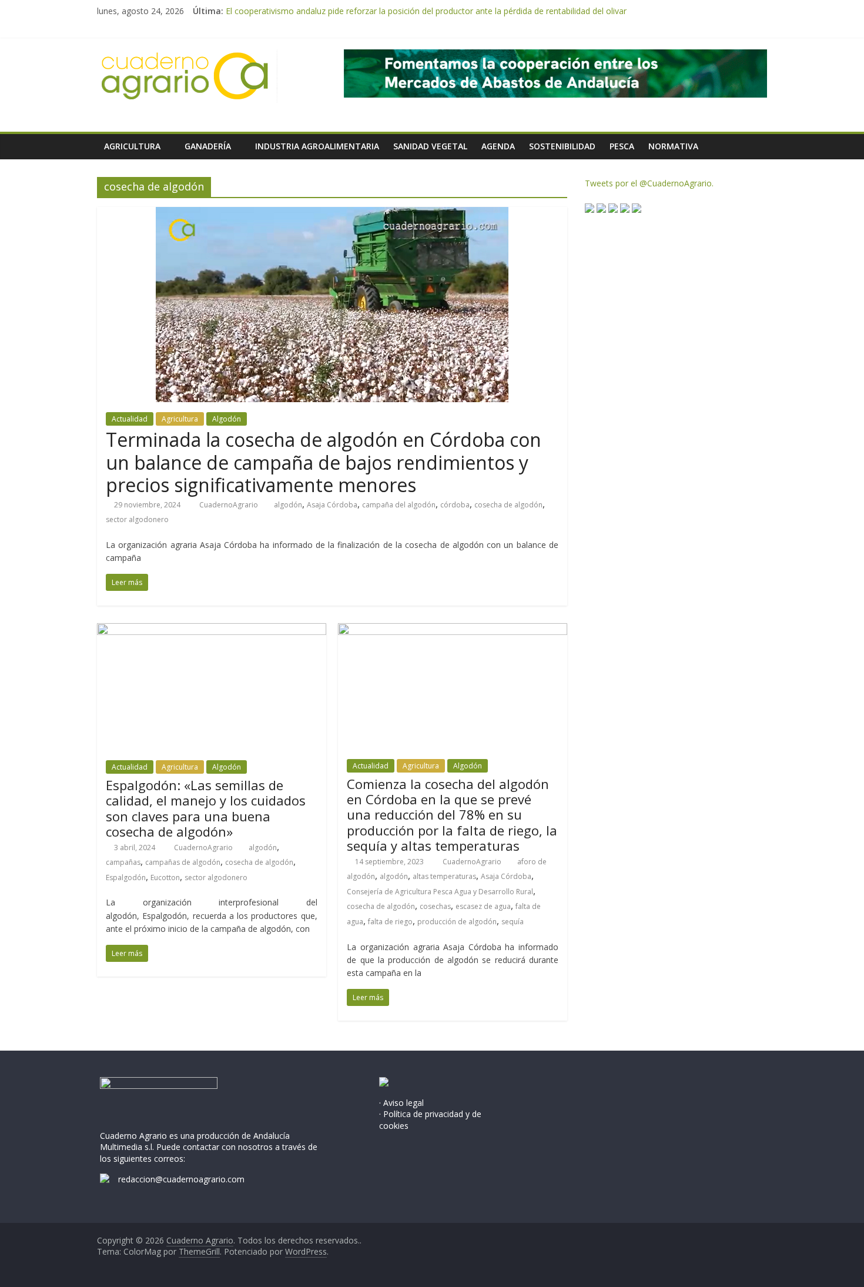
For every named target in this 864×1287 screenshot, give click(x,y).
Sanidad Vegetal (430, 146)
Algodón (226, 419)
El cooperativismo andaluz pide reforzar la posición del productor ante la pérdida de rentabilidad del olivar (426, 10)
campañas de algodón (182, 862)
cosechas (435, 906)
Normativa (673, 146)
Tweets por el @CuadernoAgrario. (649, 183)
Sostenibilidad (562, 146)
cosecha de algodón (508, 505)
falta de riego (390, 922)
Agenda (498, 146)
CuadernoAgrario (229, 505)
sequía (512, 922)
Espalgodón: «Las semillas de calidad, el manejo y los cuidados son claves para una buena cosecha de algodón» (206, 808)
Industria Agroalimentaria (317, 146)
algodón (288, 505)
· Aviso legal (401, 1102)
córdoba (455, 505)
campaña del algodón (399, 505)
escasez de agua (483, 906)
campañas (123, 862)
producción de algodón (457, 922)
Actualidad (130, 419)
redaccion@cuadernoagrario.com (181, 1179)
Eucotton (165, 877)
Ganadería (208, 146)
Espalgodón (126, 877)
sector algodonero (137, 519)
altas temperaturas (444, 876)
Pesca (622, 146)
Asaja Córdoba (332, 505)
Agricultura (132, 146)
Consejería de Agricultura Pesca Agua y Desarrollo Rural (440, 892)
